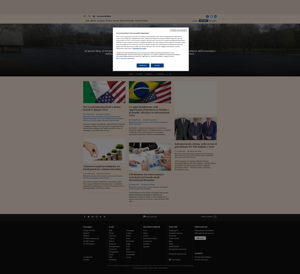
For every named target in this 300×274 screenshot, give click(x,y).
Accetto (157, 65)
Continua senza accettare (178, 30)
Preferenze (143, 65)
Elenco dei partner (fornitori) (125, 58)
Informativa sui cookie (139, 48)
